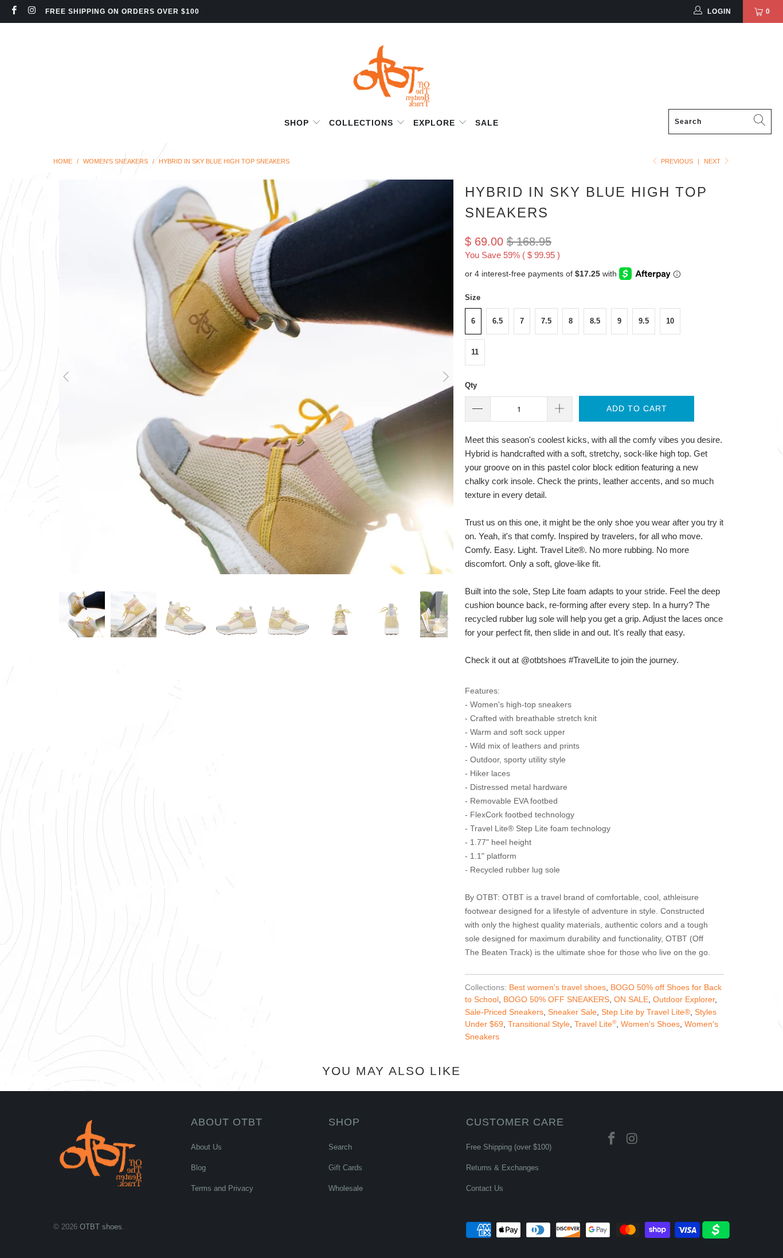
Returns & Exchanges (502, 1167)
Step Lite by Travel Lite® (645, 1012)
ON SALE (631, 999)
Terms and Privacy (222, 1188)
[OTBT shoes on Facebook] (13, 11)
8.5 (595, 321)
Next (713, 161)
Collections (362, 122)
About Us (206, 1147)
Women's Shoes (650, 1024)
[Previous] (67, 377)
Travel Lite (595, 1024)
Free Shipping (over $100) (508, 1147)
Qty (471, 385)
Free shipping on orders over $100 (122, 11)
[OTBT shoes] (391, 69)
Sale (487, 122)
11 (475, 352)
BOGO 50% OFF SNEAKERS (556, 999)
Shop (298, 122)
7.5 (546, 321)
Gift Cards (345, 1167)
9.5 (644, 321)
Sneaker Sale (572, 1012)
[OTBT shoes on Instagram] (31, 11)
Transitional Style (539, 1024)
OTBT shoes (101, 1226)
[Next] (445, 377)
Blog (198, 1167)
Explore (435, 122)
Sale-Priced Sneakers (504, 1012)
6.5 (497, 321)
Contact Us (484, 1188)
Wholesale (345, 1188)
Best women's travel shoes (557, 987)
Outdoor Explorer (684, 999)
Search (340, 1147)
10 (670, 321)
